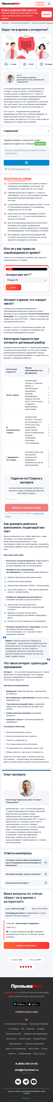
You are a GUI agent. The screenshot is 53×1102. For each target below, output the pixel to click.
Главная (5, 23)
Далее (13, 287)
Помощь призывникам (34, 1044)
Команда (40, 1029)
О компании (13, 1029)
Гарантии (30, 1029)
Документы (12, 1039)
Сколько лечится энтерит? (17, 883)
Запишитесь (10, 992)
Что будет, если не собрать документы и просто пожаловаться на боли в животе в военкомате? (23, 862)
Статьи (44, 1049)
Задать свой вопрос (26, 945)
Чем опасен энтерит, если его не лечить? (23, 874)
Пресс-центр (39, 1054)
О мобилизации (24, 1054)
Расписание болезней (20, 23)
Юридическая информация (35, 1034)
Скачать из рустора (26, 1011)
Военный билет (40, 1039)
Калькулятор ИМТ (14, 1034)
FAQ (22, 1029)
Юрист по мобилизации (16, 1049)
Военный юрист (16, 1044)
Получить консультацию (26, 507)
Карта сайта (33, 1049)
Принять (26, 1098)
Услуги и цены (25, 1039)
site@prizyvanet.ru (26, 1069)
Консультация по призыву (16, 1024)
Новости (12, 1054)
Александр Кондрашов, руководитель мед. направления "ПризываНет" (30, 79)
